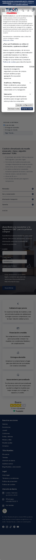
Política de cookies (8, 40)
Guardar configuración (24, 105)
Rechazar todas (13, 109)
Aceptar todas (27, 109)
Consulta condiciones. (22, 4)
